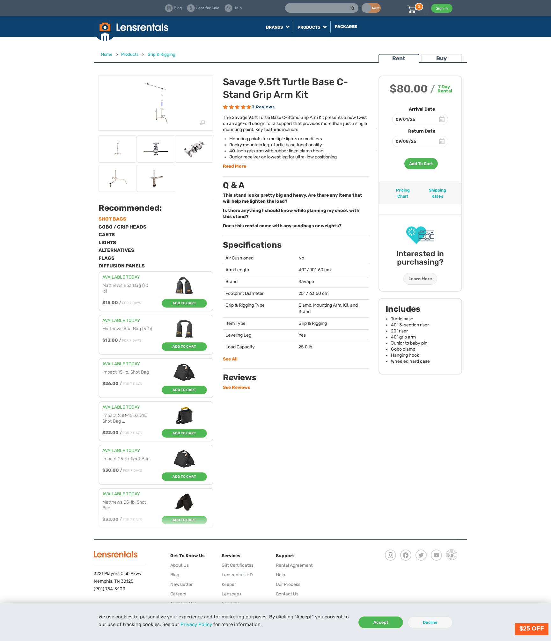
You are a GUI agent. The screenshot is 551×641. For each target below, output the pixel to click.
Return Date (421, 131)
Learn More (420, 278)
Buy (441, 58)
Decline (430, 622)
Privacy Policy (196, 624)
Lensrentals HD (237, 575)
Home (106, 54)
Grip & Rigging (161, 54)
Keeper (229, 584)
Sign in (442, 8)
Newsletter (181, 584)
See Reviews (236, 387)
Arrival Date (422, 109)
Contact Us (287, 594)
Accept (380, 622)
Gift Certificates (237, 565)
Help (280, 575)
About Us (179, 565)
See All (230, 359)
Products (130, 54)
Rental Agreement (294, 565)
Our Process (288, 584)
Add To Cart (421, 163)
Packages (346, 26)
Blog (174, 575)
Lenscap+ (232, 594)
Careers (178, 594)
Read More (234, 166)
